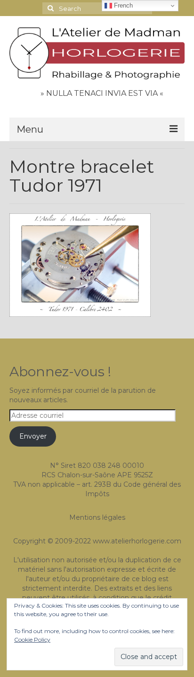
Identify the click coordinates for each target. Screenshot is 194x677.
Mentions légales (97, 517)
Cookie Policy (32, 639)
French (122, 5)
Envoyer (33, 436)
